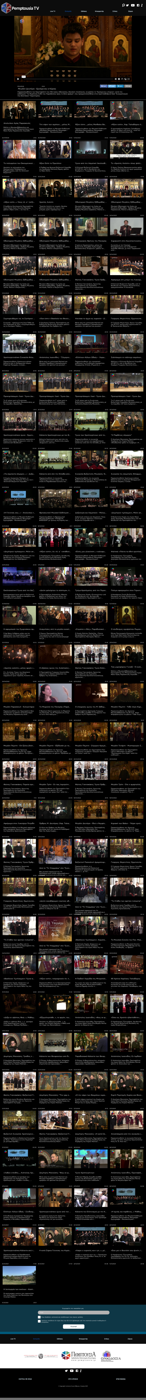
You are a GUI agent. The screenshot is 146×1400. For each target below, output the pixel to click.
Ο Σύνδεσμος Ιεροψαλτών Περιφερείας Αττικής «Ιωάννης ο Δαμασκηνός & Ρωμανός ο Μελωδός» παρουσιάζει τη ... (18, 1217)
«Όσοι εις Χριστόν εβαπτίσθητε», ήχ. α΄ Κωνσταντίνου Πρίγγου (127, 1017)
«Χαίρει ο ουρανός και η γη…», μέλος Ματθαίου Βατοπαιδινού (91, 1250)
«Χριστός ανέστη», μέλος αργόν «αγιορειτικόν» (20, 668)
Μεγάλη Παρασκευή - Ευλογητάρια (19, 707)
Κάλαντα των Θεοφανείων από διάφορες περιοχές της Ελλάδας (55, 1056)
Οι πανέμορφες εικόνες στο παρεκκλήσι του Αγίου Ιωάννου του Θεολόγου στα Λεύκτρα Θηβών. (18, 1295)
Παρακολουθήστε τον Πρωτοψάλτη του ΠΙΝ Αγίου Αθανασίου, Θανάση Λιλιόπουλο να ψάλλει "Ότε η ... (126, 790)
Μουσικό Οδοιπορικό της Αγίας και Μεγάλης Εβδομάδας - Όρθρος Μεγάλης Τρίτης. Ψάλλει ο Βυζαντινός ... (18, 285)
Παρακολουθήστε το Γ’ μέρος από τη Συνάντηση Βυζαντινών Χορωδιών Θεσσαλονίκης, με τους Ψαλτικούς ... (53, 402)
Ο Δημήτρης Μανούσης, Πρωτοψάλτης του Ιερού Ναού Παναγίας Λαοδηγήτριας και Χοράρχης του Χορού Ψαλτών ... (19, 1062)
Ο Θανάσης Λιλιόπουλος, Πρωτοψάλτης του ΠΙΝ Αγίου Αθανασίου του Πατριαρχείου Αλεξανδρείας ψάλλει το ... (90, 829)
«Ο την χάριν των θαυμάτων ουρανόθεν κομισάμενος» (91, 1095)
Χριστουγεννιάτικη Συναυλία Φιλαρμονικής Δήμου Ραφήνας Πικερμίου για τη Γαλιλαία (20, 357)
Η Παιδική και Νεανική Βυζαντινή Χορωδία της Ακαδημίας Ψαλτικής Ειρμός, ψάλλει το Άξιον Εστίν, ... (55, 169)
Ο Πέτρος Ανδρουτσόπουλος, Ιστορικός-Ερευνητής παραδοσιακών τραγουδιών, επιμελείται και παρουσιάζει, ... (54, 1062)
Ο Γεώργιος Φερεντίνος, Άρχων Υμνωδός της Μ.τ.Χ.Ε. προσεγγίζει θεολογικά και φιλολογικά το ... (19, 906)
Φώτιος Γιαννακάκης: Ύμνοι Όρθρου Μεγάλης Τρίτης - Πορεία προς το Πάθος (91, 784)
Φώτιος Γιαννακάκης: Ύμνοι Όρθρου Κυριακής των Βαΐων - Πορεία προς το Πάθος (20, 862)
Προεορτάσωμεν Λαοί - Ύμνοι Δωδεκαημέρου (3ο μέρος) (55, 396)
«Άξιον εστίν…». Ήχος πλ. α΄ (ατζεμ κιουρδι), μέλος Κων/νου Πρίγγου (20, 202)
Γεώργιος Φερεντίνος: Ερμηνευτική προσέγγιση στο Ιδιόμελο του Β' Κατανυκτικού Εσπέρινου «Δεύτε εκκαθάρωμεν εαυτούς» (127, 318)
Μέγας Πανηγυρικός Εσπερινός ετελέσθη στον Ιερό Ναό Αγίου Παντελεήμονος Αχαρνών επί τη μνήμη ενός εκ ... (126, 635)
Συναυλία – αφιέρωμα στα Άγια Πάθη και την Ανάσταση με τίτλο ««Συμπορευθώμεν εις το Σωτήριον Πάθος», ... (19, 324)
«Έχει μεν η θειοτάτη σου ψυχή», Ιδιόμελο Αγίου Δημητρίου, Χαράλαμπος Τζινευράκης (127, 1250)
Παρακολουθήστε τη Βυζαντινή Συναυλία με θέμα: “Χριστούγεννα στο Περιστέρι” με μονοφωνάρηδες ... (19, 1139)
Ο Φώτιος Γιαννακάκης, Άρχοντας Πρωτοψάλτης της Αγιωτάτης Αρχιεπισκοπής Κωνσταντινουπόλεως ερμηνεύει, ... (89, 286)
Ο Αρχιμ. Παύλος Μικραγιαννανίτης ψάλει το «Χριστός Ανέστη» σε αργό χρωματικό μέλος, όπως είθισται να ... (126, 169)
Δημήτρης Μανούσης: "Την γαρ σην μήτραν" (55, 1095)
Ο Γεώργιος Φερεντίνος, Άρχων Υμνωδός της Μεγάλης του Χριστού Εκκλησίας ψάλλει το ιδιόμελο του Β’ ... (55, 906)
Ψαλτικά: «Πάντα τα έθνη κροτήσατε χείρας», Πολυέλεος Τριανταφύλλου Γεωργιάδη (127, 551)
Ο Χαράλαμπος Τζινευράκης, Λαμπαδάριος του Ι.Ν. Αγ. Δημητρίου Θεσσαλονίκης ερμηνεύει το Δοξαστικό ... (126, 1256)
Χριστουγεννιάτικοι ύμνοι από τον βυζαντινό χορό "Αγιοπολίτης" (55, 1212)
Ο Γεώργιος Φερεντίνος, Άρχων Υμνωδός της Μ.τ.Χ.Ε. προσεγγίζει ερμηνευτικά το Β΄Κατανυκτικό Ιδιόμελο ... (127, 324)
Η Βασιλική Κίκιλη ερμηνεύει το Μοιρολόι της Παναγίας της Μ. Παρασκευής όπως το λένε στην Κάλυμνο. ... (54, 712)
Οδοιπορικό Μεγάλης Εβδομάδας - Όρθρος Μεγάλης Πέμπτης (20, 241)
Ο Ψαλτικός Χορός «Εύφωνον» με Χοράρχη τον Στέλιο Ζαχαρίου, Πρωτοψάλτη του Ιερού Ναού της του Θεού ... (89, 946)
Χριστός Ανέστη (46, 202)
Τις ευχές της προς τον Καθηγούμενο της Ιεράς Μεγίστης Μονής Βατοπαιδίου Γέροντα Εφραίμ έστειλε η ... (90, 984)
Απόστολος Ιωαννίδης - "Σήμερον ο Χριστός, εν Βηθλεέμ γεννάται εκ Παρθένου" (55, 357)
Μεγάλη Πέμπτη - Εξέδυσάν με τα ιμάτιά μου (55, 746)
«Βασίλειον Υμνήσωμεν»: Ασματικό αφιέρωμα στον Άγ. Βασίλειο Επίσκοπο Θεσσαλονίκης (91, 940)
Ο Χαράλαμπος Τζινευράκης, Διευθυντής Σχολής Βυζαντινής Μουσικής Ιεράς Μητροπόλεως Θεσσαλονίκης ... (54, 557)
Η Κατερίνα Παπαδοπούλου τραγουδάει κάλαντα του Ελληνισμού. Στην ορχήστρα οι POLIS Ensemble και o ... (91, 1217)
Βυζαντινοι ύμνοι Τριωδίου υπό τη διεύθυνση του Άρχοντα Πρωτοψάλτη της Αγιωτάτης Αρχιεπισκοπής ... (126, 906)
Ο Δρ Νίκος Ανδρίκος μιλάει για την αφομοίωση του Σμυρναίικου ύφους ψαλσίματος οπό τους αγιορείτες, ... (17, 635)
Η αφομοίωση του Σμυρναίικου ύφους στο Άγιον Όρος (20, 629)
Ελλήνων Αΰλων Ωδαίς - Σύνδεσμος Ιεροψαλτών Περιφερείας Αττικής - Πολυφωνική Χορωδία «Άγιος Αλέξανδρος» (20, 1212)
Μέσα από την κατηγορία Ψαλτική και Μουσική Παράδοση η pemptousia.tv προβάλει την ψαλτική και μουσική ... (89, 324)
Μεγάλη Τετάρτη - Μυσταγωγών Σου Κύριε (127, 746)
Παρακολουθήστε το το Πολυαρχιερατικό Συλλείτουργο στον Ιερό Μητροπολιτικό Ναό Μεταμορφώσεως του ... (55, 984)
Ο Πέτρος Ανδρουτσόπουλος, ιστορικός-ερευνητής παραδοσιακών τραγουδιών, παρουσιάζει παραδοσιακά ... (90, 1062)
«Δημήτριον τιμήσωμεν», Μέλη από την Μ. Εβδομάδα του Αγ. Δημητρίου (127, 513)
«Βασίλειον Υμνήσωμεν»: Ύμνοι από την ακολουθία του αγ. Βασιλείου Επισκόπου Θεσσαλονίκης (20, 979)
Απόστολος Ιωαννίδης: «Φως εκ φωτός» (91, 1017)
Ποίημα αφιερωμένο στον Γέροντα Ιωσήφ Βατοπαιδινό (127, 590)
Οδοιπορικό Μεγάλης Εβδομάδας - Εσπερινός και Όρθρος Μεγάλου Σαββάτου (91, 202)
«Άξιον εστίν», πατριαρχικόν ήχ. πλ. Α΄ (55, 979)
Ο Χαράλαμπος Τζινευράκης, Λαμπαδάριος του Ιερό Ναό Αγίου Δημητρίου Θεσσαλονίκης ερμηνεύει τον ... (126, 558)
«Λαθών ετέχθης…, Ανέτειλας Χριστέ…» (20, 1173)
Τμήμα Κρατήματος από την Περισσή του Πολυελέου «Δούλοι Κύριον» (91, 590)
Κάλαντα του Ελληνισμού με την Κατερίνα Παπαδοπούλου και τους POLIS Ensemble (91, 1212)
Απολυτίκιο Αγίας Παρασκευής (17, 123)
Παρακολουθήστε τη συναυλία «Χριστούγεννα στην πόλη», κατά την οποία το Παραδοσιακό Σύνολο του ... (53, 479)
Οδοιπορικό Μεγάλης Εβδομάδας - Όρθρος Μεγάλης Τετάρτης (55, 241)
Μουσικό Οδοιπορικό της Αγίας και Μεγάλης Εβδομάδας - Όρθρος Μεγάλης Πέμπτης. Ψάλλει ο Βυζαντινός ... (18, 246)
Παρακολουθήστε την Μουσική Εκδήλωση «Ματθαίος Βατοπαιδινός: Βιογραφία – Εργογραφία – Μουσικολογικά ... (91, 130)
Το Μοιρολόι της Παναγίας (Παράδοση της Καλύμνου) (55, 707)
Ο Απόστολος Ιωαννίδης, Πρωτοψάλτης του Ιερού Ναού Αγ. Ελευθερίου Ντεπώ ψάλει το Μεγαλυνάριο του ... (126, 1178)
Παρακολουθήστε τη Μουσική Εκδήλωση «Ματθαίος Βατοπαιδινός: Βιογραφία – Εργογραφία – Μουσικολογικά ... (54, 130)
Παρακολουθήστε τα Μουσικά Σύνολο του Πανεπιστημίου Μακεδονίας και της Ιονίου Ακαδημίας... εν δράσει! (126, 945)
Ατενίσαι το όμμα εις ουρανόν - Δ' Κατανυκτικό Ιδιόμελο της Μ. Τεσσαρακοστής (91, 318)
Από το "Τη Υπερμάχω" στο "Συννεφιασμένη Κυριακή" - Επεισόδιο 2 (91, 907)
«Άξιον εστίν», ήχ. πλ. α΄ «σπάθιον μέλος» (55, 551)
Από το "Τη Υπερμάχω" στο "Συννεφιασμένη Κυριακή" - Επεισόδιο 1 (55, 946)
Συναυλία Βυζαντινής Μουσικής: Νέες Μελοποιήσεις (91, 474)
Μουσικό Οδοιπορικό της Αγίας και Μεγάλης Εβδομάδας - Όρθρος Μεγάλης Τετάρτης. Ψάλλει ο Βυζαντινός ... (54, 246)
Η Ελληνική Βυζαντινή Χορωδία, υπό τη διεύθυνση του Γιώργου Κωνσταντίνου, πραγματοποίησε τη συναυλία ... (126, 285)
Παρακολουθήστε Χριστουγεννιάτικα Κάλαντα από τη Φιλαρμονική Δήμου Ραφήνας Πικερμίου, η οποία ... (17, 363)
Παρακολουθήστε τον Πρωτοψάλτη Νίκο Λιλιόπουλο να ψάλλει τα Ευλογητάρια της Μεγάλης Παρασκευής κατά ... (18, 712)
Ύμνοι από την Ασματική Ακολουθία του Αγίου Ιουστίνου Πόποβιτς (91, 163)
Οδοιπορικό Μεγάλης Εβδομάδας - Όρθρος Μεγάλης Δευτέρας (55, 280)
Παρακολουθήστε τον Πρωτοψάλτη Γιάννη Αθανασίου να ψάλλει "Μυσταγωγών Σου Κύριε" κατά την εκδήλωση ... (124, 752)
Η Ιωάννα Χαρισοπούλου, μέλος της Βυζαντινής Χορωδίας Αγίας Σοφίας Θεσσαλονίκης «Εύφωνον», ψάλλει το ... (90, 246)
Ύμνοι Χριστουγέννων (84, 1173)
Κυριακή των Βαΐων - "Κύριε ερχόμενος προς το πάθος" (127, 823)
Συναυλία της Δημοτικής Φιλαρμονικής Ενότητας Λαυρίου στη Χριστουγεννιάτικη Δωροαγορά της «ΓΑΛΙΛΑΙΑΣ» (127, 474)
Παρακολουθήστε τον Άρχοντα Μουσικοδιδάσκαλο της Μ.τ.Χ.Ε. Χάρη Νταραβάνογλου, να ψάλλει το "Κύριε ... (126, 829)
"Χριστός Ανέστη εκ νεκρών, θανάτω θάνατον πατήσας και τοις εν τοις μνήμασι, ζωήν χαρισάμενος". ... (53, 207)
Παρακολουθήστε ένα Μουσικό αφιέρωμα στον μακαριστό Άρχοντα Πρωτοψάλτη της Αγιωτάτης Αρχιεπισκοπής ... (19, 829)
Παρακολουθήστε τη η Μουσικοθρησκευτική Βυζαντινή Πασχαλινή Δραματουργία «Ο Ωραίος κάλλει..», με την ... (89, 869)
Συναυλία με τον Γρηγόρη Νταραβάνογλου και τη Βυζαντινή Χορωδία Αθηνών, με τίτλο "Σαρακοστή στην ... (126, 247)
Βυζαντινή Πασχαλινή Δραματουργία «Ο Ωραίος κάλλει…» (91, 862)
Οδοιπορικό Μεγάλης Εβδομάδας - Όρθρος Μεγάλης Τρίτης (20, 280)
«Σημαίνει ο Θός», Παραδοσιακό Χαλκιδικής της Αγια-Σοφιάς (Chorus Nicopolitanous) (91, 629)
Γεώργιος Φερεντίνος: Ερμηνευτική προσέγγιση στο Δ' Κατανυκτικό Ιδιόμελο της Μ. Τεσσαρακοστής (127, 862)
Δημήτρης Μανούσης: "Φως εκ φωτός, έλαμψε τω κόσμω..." (55, 1173)
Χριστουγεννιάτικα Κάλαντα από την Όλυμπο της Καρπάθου (20, 1250)
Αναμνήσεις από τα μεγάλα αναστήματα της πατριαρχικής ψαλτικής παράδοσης (55, 629)
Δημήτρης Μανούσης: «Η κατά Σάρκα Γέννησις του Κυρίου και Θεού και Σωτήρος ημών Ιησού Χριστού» (91, 1134)
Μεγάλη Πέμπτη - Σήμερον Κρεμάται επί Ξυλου (91, 746)
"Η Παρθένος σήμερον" (121, 435)
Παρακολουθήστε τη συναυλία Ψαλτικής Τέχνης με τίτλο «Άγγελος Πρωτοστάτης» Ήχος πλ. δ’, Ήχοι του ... (127, 1139)
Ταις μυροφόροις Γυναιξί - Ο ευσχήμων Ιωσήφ (127, 667)
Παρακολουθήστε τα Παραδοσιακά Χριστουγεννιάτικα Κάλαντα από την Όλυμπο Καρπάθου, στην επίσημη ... (17, 1256)
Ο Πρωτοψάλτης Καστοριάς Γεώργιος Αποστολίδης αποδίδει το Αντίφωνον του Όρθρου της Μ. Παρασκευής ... (90, 712)
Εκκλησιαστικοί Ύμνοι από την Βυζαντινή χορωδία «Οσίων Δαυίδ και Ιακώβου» (20, 590)
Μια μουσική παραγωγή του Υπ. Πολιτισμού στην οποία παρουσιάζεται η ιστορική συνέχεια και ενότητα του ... (54, 873)
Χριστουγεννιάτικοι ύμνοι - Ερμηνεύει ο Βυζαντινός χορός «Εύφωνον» (20, 435)
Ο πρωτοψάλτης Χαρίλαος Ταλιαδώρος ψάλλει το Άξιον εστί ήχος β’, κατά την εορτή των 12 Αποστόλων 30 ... (126, 130)
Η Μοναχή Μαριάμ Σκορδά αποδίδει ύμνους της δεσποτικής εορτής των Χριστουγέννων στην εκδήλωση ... (88, 1178)
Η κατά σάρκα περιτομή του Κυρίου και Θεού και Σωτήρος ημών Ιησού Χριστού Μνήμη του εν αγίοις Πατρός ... (90, 1100)
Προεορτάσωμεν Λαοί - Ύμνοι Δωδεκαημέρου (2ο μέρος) (91, 396)
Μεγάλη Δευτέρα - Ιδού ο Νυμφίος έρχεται (91, 823)
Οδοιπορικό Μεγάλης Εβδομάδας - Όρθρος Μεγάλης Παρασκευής (127, 202)
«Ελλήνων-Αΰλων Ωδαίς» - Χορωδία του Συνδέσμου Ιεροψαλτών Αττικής (91, 357)
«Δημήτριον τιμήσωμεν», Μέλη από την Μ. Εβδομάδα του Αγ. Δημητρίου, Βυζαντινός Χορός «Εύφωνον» (20, 551)
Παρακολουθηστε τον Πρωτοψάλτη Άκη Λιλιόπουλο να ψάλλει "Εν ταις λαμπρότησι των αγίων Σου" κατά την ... (54, 790)
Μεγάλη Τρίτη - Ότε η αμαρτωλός (126, 784)
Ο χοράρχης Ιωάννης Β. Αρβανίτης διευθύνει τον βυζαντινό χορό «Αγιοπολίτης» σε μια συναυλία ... (52, 1217)
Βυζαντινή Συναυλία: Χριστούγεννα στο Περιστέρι (20, 1134)
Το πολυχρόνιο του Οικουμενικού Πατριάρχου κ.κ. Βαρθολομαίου (20, 163)
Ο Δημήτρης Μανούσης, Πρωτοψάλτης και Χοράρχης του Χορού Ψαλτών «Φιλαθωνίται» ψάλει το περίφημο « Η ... (127, 440)
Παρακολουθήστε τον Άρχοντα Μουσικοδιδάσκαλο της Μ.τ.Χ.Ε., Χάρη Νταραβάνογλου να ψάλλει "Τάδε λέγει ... (126, 712)
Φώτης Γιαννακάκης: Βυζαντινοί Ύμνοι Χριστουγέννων (55, 1134)
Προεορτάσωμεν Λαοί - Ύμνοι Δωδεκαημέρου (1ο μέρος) (127, 396)
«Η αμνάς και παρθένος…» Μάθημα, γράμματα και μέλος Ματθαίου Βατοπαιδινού (127, 1212)
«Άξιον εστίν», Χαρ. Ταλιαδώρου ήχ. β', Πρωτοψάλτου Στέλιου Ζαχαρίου (127, 124)
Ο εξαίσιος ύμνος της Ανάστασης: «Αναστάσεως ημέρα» (55, 668)
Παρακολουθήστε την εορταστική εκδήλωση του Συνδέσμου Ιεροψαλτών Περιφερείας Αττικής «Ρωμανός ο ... (90, 363)
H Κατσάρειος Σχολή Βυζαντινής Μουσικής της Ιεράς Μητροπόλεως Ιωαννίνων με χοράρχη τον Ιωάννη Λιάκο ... (127, 597)
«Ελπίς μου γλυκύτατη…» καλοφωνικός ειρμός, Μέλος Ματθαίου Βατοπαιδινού (91, 551)
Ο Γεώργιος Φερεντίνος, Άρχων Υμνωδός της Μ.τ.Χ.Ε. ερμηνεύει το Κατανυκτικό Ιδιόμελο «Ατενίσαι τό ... (127, 868)
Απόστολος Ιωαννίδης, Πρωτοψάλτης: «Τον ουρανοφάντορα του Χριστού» (127, 1173)
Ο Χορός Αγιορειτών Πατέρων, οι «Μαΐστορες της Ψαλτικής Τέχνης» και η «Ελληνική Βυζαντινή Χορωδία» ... (18, 479)
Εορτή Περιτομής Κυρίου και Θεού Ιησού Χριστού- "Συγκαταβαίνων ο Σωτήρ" (127, 1095)
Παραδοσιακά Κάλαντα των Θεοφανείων (91, 1056)
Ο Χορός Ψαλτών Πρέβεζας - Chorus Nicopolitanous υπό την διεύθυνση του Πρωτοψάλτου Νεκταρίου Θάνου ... (89, 635)
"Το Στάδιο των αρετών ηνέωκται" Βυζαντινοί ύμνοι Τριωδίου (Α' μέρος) (20, 940)
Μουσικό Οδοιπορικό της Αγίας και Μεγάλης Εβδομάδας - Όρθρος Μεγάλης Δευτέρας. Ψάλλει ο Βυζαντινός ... (54, 285)
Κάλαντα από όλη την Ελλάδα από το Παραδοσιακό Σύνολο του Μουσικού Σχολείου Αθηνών (55, 474)
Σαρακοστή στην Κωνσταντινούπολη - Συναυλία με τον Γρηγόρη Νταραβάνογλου (127, 241)
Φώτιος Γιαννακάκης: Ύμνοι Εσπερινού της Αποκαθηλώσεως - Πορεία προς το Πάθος (91, 668)
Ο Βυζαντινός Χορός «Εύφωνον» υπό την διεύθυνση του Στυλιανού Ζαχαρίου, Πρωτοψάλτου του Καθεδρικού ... (19, 557)
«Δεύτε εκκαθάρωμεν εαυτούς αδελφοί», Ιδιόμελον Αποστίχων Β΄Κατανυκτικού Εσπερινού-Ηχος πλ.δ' (55, 901)
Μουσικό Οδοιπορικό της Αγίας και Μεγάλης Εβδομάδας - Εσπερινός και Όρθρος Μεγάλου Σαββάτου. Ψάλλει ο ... (90, 207)
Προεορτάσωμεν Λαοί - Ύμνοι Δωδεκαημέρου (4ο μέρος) (20, 396)
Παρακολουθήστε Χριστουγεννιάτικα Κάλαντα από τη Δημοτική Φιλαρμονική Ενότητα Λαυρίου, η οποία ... (126, 479)
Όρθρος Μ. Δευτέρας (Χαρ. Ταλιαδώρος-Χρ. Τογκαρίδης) (55, 823)
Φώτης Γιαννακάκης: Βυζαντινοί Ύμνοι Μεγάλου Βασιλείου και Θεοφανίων (20, 1095)
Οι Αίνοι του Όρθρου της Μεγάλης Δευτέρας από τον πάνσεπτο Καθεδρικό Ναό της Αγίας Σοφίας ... (54, 829)
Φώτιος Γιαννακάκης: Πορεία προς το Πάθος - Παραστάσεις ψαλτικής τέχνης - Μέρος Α (20, 784)
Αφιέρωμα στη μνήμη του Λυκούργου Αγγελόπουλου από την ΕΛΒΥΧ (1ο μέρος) (127, 280)
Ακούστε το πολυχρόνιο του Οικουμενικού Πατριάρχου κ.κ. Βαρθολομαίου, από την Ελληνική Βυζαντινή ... (16, 170)
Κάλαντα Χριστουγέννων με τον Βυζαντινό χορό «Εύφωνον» (55, 435)
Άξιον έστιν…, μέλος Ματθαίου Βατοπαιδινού (91, 124)
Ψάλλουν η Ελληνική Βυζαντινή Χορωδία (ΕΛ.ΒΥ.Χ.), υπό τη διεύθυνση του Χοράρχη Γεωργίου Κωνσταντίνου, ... (126, 363)
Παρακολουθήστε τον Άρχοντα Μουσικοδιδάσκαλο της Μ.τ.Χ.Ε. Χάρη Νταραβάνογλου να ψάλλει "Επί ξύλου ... (18, 751)
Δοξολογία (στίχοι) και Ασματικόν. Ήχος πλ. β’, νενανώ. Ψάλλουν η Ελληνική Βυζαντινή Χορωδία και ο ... (90, 518)
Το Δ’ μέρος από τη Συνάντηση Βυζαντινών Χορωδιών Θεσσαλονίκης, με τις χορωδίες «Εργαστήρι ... (19, 402)
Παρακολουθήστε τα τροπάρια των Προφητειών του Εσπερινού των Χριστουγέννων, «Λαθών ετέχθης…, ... (17, 1178)
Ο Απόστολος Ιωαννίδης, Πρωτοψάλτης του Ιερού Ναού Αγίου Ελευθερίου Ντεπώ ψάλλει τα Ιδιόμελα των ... (91, 1023)
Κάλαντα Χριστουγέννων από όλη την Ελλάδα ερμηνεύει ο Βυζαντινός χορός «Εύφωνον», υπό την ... (54, 440)
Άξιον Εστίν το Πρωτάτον (50, 163)
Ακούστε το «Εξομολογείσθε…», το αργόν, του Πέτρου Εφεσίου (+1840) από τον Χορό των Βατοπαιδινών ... (54, 1023)
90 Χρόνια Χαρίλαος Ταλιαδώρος (125, 979)
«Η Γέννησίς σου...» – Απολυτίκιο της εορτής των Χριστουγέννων (20, 513)
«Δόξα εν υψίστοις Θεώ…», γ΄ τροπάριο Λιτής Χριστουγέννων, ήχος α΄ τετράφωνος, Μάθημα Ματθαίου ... (18, 1023)
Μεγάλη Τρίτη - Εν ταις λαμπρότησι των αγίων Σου (55, 784)
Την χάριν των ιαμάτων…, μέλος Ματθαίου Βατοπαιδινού (55, 124)
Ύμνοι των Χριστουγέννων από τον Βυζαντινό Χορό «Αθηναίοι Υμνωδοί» (91, 435)
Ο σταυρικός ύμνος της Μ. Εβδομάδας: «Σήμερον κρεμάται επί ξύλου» (91, 707)
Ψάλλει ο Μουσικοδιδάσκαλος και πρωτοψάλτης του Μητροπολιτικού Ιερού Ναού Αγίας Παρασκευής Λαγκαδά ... (18, 129)
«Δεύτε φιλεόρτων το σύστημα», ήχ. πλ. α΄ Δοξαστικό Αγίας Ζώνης (55, 590)
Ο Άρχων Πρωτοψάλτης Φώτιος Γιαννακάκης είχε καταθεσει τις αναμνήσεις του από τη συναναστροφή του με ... (54, 636)
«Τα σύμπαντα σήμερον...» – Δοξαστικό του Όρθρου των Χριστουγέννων (20, 474)
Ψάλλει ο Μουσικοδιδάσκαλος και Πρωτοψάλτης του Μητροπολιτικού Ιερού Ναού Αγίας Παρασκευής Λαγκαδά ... (126, 672)
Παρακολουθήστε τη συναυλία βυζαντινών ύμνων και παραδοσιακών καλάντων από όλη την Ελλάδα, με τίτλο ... (90, 441)
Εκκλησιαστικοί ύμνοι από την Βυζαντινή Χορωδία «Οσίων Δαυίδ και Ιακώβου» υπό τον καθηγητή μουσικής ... (19, 596)
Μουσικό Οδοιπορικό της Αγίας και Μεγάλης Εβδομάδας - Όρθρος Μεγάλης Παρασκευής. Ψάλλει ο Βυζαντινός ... (126, 207)
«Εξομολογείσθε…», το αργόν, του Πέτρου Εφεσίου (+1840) (55, 1017)
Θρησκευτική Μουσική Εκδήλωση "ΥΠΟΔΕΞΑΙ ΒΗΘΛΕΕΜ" (55, 513)
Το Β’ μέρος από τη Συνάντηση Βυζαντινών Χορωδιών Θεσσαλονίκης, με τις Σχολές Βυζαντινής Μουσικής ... (91, 402)
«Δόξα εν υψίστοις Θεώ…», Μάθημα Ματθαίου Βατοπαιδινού (20, 1017)
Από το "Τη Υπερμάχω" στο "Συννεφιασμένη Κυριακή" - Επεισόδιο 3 (55, 868)
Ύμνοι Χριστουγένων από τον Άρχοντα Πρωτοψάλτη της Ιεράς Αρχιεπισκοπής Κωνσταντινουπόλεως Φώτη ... (54, 1139)
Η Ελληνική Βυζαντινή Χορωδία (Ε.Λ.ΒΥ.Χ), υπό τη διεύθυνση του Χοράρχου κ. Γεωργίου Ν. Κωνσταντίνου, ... (90, 170)
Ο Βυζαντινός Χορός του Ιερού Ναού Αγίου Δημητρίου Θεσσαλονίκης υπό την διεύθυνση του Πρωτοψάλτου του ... (126, 518)
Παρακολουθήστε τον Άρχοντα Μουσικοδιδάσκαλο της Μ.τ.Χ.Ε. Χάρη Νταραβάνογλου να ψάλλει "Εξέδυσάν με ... (55, 752)
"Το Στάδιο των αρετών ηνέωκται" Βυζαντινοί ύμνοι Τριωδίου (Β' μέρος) (127, 901)
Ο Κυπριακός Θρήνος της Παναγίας (91, 241)
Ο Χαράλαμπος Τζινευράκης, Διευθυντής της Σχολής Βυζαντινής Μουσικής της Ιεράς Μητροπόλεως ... (126, 1023)
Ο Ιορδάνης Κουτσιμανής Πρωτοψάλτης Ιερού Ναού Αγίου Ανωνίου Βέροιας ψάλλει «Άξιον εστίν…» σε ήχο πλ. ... (18, 207)
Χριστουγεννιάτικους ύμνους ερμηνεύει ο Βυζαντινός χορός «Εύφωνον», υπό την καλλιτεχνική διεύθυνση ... (19, 440)
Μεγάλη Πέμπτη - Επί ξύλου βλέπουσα (20, 746)
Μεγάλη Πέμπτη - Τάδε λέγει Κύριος (127, 707)
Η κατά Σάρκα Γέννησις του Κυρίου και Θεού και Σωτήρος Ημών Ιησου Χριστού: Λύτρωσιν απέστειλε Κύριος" (55, 1250)
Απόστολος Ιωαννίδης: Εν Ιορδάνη (126, 1056)
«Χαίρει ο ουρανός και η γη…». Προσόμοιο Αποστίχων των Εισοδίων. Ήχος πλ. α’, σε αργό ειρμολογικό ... (91, 1256)
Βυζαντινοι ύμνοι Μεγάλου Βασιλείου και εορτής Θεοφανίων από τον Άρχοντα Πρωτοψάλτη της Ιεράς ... (19, 1100)
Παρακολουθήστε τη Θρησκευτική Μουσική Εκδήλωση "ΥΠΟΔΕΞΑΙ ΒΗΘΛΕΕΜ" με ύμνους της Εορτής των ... (54, 518)
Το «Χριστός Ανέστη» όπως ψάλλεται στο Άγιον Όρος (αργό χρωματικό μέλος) (127, 163)
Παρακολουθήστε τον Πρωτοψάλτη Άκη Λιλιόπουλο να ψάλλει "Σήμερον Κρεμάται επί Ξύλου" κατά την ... (91, 751)
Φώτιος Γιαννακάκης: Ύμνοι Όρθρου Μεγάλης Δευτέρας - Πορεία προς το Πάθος (91, 280)
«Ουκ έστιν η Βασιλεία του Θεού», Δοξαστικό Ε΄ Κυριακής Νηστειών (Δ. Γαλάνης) (55, 318)
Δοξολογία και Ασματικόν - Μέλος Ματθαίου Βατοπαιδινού (91, 513)
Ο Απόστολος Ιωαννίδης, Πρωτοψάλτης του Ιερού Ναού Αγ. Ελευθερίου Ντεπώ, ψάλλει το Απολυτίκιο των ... (126, 1062)
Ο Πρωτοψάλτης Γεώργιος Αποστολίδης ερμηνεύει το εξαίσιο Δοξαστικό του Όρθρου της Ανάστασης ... (54, 673)
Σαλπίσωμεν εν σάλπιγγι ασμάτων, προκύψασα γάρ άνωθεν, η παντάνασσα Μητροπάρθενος (127, 357)
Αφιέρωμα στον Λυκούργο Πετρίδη (19, 823)
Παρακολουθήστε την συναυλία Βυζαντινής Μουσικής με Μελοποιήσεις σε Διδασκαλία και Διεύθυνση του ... (91, 479)
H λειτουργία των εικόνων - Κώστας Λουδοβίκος (20, 1289)
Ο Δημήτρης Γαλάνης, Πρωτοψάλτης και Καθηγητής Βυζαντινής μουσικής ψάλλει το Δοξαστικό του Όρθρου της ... (54, 324)
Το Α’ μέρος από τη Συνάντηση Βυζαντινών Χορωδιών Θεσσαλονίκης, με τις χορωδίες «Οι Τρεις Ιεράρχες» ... (127, 402)
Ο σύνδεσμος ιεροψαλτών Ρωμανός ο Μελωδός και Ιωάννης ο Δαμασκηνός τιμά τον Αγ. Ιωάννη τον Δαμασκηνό (127, 629)
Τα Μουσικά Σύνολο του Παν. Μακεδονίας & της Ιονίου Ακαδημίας (127, 940)
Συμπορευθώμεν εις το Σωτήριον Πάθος (20, 318)
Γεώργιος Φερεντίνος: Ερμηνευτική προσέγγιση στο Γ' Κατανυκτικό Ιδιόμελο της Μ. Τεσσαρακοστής (20, 901)
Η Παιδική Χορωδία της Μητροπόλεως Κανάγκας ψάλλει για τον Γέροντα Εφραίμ (91, 979)
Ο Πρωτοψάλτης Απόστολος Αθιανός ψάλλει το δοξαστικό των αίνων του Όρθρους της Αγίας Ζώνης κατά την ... (53, 596)
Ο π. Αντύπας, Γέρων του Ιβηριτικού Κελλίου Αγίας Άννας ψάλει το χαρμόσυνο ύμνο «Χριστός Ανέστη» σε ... (18, 673)
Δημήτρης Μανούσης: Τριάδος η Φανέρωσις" (20, 1056)
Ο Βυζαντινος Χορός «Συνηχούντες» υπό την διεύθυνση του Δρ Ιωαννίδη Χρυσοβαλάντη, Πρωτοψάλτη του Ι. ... (90, 596)
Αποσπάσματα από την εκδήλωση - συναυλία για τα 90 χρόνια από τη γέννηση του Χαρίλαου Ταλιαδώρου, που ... (126, 985)
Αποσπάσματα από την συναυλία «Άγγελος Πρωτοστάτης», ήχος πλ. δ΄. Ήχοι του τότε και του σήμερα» (127, 1134)
